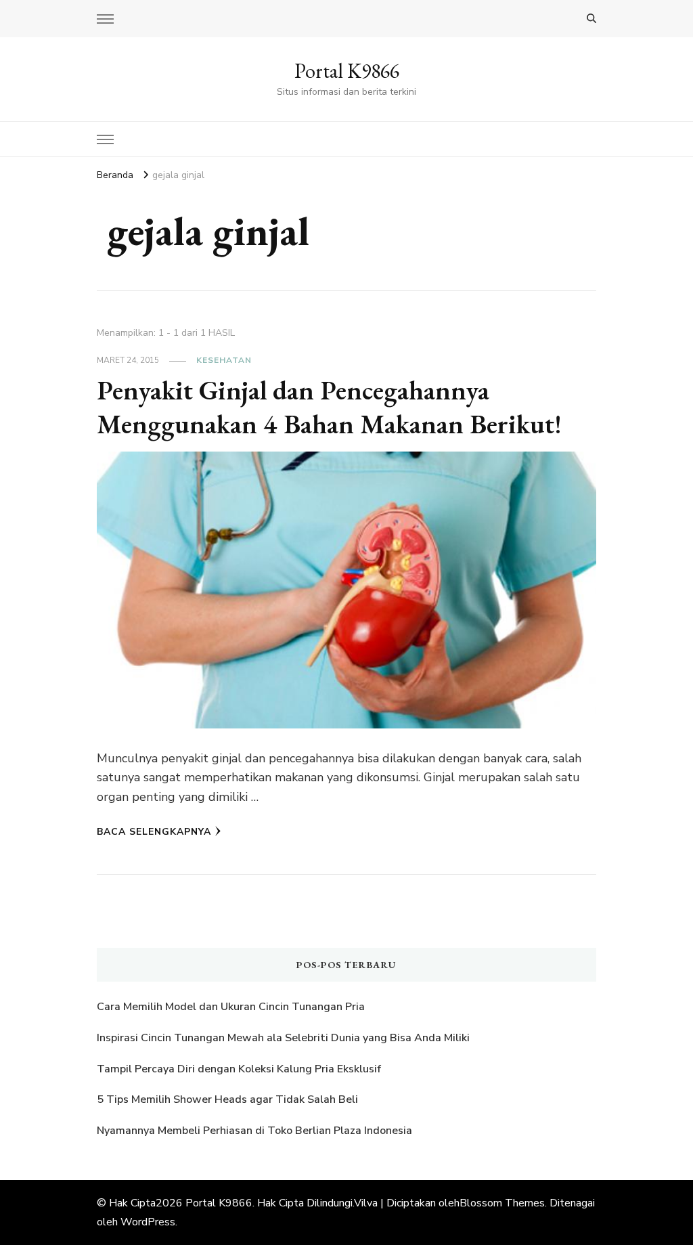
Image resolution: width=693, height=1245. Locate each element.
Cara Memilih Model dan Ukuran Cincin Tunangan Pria (231, 1006)
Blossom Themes (502, 1203)
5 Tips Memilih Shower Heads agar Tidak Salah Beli (227, 1099)
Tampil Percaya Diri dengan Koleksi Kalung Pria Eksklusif (239, 1069)
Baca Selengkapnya (154, 831)
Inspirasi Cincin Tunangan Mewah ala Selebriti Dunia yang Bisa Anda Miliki (283, 1037)
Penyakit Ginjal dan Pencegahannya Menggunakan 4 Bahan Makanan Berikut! (329, 406)
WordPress (147, 1222)
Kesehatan (224, 360)
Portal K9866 (346, 71)
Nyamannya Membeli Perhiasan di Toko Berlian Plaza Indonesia (256, 1130)
